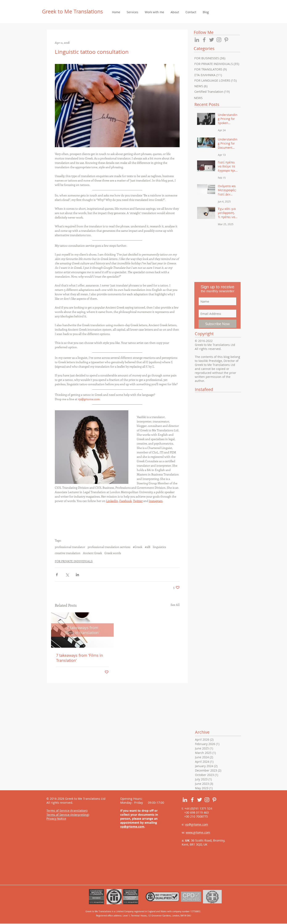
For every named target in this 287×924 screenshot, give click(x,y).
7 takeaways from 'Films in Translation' (79, 658)
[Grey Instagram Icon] (219, 40)
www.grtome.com (198, 832)
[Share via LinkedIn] (77, 575)
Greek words (112, 553)
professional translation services (109, 547)
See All (175, 605)
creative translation (67, 553)
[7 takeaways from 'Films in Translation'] (82, 630)
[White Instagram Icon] (207, 800)
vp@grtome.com (132, 827)
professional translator (70, 547)
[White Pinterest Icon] (214, 800)
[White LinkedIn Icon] (185, 800)
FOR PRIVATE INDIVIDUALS (74, 561)
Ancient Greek (92, 553)
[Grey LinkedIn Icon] (197, 40)
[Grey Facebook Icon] (204, 40)
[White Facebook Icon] (192, 800)
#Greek (137, 547)
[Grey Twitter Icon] (211, 40)
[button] (132, 12)
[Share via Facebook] (57, 575)
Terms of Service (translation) (66, 811)
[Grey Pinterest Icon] (226, 40)
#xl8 (147, 547)
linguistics (159, 547)
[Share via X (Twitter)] (67, 575)
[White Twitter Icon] (199, 800)
